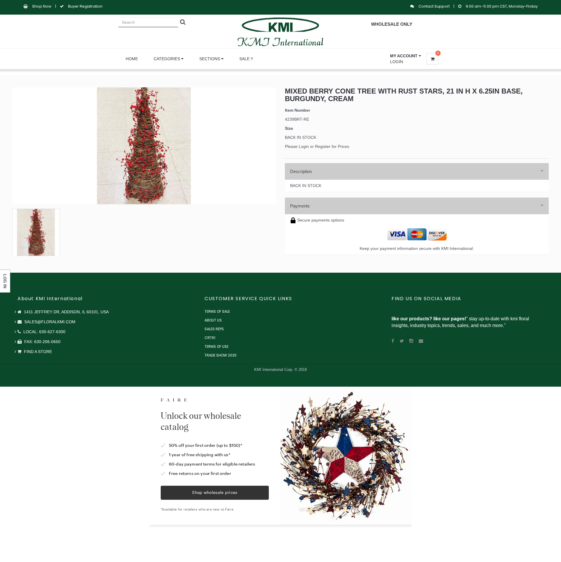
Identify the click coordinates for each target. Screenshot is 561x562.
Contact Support (434, 6)
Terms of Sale (217, 311)
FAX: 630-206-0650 (41, 341)
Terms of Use (216, 346)
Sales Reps (214, 328)
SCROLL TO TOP (547, 173)
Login (396, 61)
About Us (213, 320)
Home (132, 58)
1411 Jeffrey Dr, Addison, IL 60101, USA (66, 311)
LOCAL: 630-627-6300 (43, 331)
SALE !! (246, 58)
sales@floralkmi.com (49, 321)
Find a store (37, 351)
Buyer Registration (85, 6)
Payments (300, 205)
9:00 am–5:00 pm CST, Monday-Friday (502, 6)
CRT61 (210, 337)
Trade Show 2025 (221, 355)
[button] (405, 56)
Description (301, 171)
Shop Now (41, 6)
